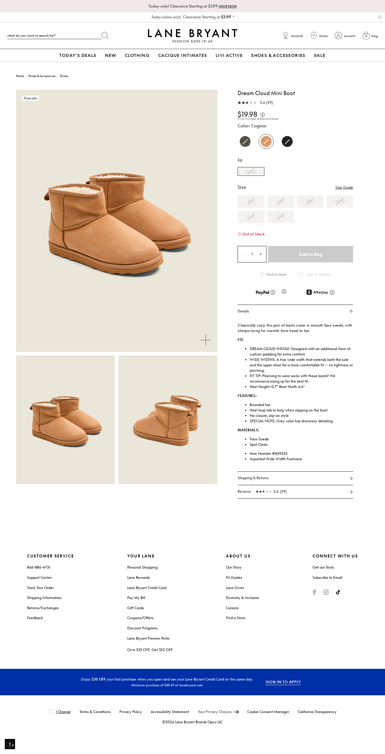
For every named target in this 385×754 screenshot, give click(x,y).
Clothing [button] (137, 55)
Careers (232, 608)
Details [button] (243, 311)
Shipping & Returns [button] (253, 478)
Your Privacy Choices (215, 711)
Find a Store (235, 618)
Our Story (234, 567)
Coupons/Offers (140, 618)
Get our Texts (323, 567)
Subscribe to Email (327, 577)
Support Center (39, 577)
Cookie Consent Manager (268, 711)
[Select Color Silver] (245, 141)
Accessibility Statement (170, 711)
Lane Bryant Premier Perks (148, 638)
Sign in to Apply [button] (283, 682)
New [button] (110, 55)
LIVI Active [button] (229, 55)
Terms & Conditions (95, 711)
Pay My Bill (136, 597)
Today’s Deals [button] (77, 55)
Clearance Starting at (191, 16)
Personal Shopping (142, 567)
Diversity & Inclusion (242, 597)
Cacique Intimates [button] (182, 55)
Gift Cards (135, 608)
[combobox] (54, 35)
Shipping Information (44, 597)
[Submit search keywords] (105, 34)
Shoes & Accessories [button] (278, 55)
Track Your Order (40, 587)
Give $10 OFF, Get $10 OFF (150, 649)
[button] (344, 187)
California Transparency (317, 711)
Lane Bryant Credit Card (146, 587)
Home (20, 76)
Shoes (64, 76)
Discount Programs (142, 628)
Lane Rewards (138, 577)
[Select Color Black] (287, 141)
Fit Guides (234, 577)
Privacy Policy (130, 711)
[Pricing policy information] (262, 114)
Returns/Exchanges (43, 608)
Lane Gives (235, 587)
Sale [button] (320, 55)
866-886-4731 (38, 567)
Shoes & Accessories (41, 76)
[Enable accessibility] (10, 744)
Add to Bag (310, 254)
